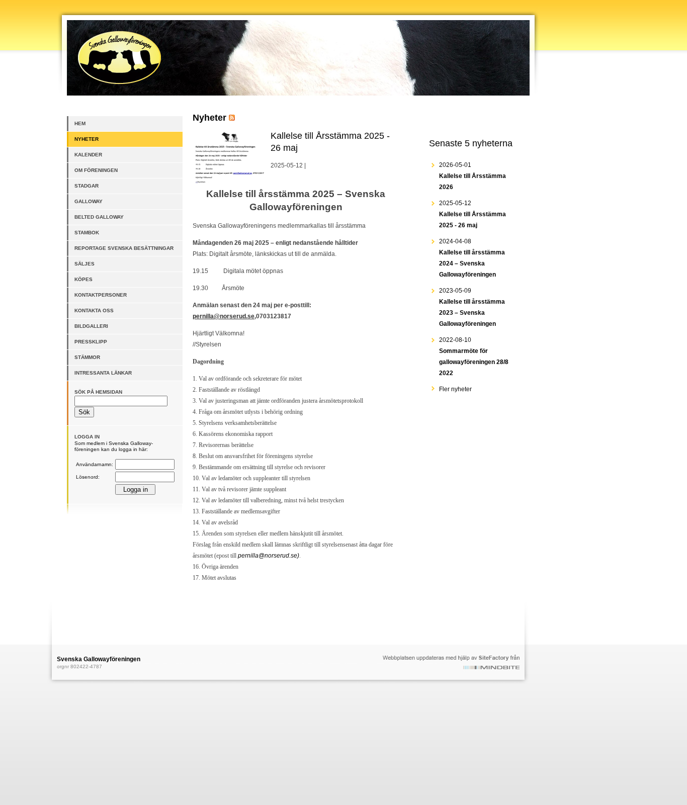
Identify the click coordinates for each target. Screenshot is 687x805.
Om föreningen (96, 170)
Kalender (88, 154)
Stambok (86, 232)
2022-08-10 (473, 356)
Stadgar (86, 186)
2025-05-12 (472, 214)
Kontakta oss (94, 310)
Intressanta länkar (103, 373)
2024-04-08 (472, 258)
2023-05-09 (472, 307)
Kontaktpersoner (100, 295)
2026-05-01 (472, 176)
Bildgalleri (91, 326)
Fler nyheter (455, 389)
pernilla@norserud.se (223, 316)
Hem (79, 123)
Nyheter (86, 139)
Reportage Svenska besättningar (124, 248)
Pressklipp (90, 341)
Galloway (88, 201)
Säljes (84, 263)
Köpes (83, 279)
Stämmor (87, 357)
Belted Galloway (99, 217)
